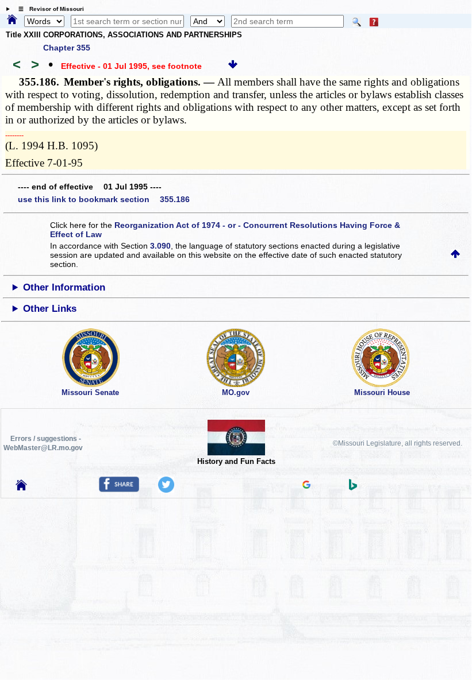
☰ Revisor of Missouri (48, 9)
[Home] (12, 20)
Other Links (49, 308)
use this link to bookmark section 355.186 (104, 199)
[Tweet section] (166, 489)
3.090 (160, 245)
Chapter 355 (66, 47)
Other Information (64, 287)
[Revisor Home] (21, 487)
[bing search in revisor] (353, 487)
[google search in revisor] (306, 485)
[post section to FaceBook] (119, 489)
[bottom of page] (232, 66)
